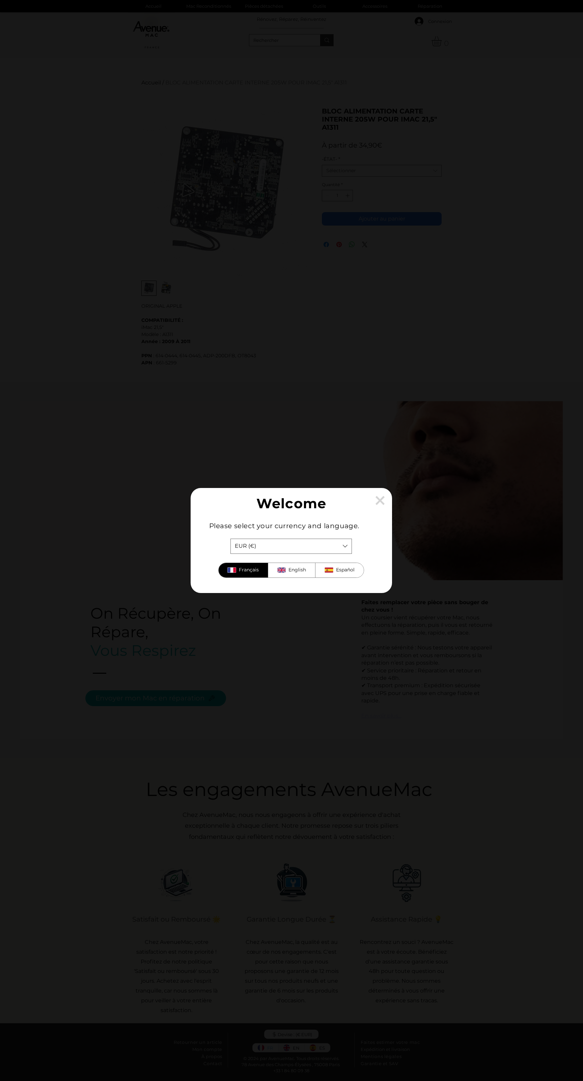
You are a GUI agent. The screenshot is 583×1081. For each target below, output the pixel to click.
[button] (380, 500)
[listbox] (291, 546)
